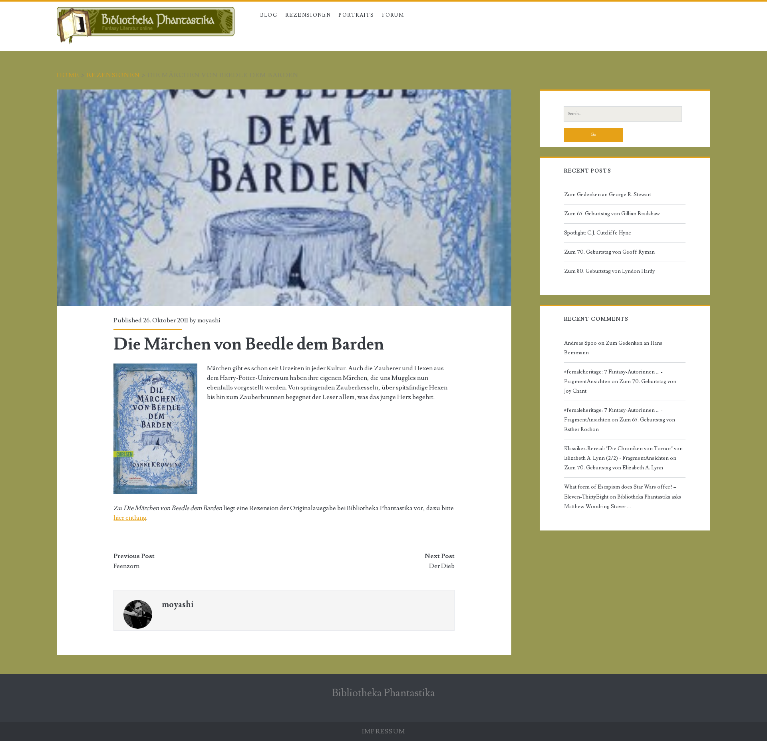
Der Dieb (442, 566)
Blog (268, 15)
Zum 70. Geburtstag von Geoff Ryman (609, 252)
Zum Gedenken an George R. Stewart (607, 194)
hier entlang (129, 518)
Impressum (383, 731)
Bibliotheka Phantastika (383, 693)
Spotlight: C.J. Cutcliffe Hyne (597, 233)
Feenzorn (126, 566)
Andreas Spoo (580, 343)
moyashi (208, 320)
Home (68, 75)
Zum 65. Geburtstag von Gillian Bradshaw (612, 214)
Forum (393, 15)
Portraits (356, 15)
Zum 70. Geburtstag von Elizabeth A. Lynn (613, 468)
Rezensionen (113, 75)
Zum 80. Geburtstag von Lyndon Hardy (609, 271)
